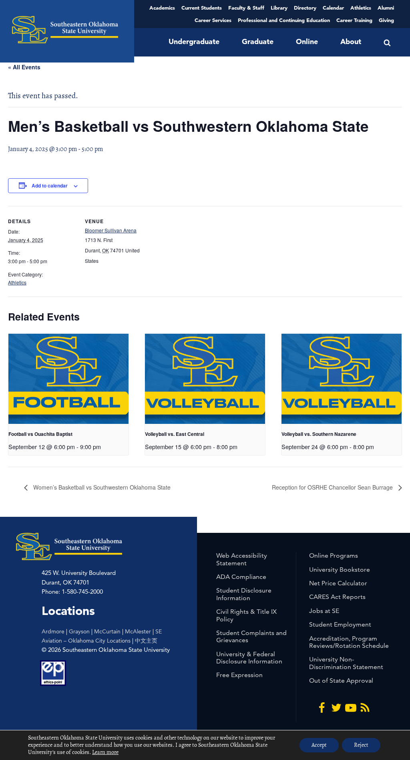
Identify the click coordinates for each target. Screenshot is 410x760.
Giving (386, 20)
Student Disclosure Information (243, 594)
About (350, 41)
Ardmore (53, 631)
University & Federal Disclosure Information (249, 657)
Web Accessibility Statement (241, 559)
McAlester (138, 631)
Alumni (386, 7)
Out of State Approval (341, 680)
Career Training (354, 20)
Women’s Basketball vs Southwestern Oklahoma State (101, 487)
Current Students (201, 7)
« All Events (24, 67)
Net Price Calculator (338, 583)
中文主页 (146, 640)
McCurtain (107, 631)
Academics (162, 7)
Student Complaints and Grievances (251, 636)
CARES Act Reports (337, 597)
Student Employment (340, 624)
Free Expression (239, 675)
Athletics (360, 7)
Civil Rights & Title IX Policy (246, 615)
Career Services (213, 20)
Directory (305, 7)
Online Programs (333, 555)
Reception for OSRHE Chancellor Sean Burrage (333, 487)
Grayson (79, 631)
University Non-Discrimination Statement (346, 662)
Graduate (257, 41)
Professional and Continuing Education (284, 20)
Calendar (333, 7)
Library (279, 7)
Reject (361, 745)
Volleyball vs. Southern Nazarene (318, 433)
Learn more (105, 752)
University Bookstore (339, 569)
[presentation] (68, 379)
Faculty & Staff (246, 7)
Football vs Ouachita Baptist (40, 433)
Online (307, 41)
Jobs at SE (324, 611)
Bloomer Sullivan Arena (111, 230)
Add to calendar (50, 185)
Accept (319, 745)
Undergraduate (194, 41)
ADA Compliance (241, 577)
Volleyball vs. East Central (174, 433)
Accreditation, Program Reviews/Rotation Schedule (349, 642)
